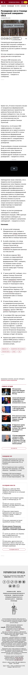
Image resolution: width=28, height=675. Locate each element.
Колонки (23, 6)
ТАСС (19, 255)
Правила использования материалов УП (14, 593)
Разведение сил (5, 348)
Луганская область (6, 351)
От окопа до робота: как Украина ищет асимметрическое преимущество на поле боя (13, 535)
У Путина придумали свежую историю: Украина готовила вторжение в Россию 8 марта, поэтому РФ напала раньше (18, 439)
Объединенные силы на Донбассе (18, 348)
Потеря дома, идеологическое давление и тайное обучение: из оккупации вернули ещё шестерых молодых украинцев (13, 543)
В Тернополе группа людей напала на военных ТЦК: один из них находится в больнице (19, 428)
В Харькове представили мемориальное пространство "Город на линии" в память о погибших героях (12, 514)
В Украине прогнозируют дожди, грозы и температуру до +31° (13, 498)
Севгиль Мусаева (19, 657)
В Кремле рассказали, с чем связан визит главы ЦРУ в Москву (19, 408)
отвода (15, 233)
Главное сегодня (7, 386)
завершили (12, 279)
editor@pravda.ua (18, 660)
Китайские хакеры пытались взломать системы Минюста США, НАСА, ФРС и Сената (13, 505)
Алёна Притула (19, 658)
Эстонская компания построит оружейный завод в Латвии (12, 521)
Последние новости (8, 485)
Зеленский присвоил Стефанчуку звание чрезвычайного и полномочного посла (19, 400)
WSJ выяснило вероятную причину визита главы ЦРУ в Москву (18, 391)
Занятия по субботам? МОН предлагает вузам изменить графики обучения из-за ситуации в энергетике (13, 491)
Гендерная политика (17, 595)
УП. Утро (17, 6)
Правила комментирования (9, 380)
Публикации (10, 6)
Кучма (11, 291)
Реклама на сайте (11, 591)
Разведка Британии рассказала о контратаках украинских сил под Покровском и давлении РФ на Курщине (13, 461)
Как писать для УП (10, 599)
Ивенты (19, 591)
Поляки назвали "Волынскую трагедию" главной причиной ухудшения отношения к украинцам (13, 527)
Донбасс (14, 351)
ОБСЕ (19, 351)
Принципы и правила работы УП (13, 597)
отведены (6, 310)
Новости (3, 6)
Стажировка (19, 599)
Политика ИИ (7, 595)
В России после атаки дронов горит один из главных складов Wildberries (19, 418)
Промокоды (14, 600)
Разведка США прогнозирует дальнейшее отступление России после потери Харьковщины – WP (13, 475)
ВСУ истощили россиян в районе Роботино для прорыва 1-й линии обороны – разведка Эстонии (13, 468)
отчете (3, 56)
